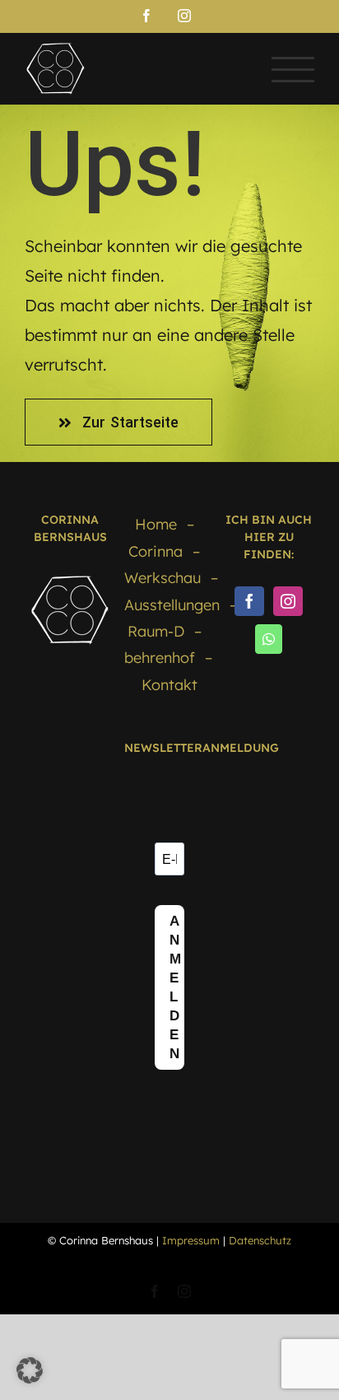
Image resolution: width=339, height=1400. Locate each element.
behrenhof (159, 657)
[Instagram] (288, 601)
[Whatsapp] (268, 639)
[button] (29, 1370)
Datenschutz (260, 1240)
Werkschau (162, 577)
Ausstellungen (172, 604)
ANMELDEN (175, 987)
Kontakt (169, 684)
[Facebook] (249, 601)
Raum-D (156, 631)
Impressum (191, 1240)
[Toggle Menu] (293, 70)
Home (156, 524)
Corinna (155, 551)
